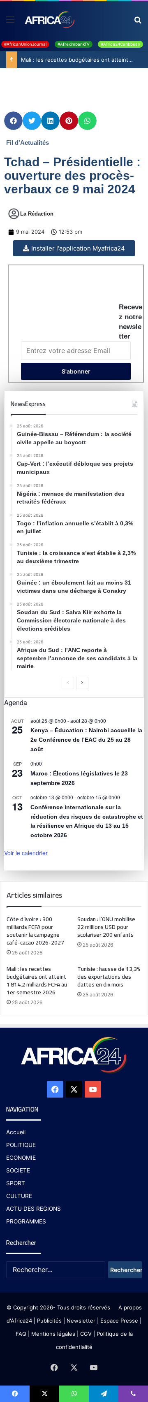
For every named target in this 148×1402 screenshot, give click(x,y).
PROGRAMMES (26, 1221)
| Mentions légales (51, 1333)
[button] (13, 120)
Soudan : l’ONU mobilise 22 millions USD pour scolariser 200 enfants (106, 927)
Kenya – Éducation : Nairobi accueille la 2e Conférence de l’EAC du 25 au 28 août (86, 739)
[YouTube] (93, 1089)
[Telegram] (103, 1394)
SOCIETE (18, 1170)
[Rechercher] (138, 22)
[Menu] (10, 22)
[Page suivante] (82, 683)
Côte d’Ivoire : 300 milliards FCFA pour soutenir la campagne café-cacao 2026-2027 (35, 931)
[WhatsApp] (74, 1394)
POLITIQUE (21, 1145)
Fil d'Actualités (27, 142)
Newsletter (81, 1320)
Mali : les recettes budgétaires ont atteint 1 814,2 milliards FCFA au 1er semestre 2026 (37, 980)
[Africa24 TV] (49, 19)
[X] (74, 1089)
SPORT (15, 1183)
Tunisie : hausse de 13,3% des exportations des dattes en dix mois (109, 976)
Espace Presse (118, 1320)
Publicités (49, 1320)
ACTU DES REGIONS (33, 1208)
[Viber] (133, 1394)
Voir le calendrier (26, 853)
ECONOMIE (21, 1157)
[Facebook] (55, 1089)
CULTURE (19, 1196)
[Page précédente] (68, 683)
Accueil (15, 1132)
